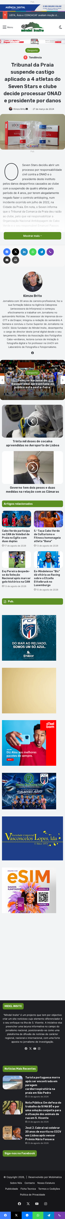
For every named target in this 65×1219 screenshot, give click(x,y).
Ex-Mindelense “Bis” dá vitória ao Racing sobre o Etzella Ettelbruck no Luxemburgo (47, 578)
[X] (30, 1048)
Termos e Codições (49, 1188)
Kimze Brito (19, 109)
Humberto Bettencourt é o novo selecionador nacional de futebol (32, 384)
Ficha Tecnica (28, 1188)
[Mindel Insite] (32, 27)
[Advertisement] (32, 962)
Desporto (32, 50)
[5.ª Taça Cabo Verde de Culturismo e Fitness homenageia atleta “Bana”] (48, 519)
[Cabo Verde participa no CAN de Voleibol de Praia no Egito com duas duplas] (16, 519)
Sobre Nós (16, 1182)
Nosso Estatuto (46, 1182)
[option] (32, 380)
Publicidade (11, 1188)
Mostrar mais (31, 235)
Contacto (30, 1182)
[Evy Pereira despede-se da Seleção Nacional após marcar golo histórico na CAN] (16, 559)
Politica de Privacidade (32, 1194)
